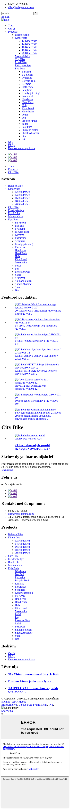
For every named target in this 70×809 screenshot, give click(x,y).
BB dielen (27, 74)
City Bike (20, 59)
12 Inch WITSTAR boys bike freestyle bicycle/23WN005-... (36, 372)
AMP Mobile (19, 701)
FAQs (11, 145)
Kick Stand (28, 108)
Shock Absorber (30, 133)
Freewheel (27, 96)
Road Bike (21, 62)
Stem (24, 136)
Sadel (25, 123)
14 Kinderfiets (29, 43)
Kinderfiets (21, 37)
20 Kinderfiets (29, 53)
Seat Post (27, 126)
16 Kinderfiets (29, 47)
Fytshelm (27, 77)
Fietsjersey (27, 86)
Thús (11, 25)
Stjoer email (7, 710)
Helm (44, 704)
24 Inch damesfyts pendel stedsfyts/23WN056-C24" (32, 447)
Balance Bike (22, 34)
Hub (24, 105)
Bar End (26, 71)
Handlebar (27, 99)
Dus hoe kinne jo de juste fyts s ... (31, 681)
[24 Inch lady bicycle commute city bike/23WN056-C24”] (38, 438)
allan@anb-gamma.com (21, 7)
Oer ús (11, 28)
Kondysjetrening (31, 93)
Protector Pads (29, 120)
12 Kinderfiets (29, 40)
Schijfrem (27, 90)
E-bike (22, 704)
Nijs (10, 142)
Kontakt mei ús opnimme (21, 148)
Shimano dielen (30, 129)
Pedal (25, 114)
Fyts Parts (20, 68)
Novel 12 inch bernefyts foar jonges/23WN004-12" (30, 387)
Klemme (26, 83)
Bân (24, 139)
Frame (36, 704)
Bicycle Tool (29, 80)
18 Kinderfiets (29, 50)
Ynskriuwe (7, 469)
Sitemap (5, 701)
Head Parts (27, 102)
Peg (24, 117)
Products (13, 31)
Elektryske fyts (23, 65)
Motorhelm (28, 111)
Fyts (29, 704)
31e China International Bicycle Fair (33, 674)
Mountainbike (22, 56)
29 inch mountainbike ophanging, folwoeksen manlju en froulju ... (33, 417)
